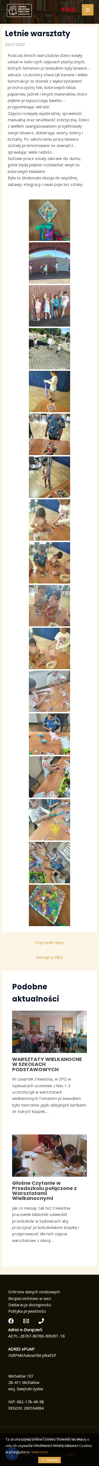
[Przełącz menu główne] (88, 10)
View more (39, 1452)
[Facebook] (11, 1321)
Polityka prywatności (27, 1311)
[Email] (26, 1321)
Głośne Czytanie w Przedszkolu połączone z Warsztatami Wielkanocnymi (44, 1190)
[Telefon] (41, 1321)
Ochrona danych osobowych (34, 1291)
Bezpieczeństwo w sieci (29, 1298)
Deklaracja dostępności (29, 1304)
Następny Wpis (49, 957)
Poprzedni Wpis (49, 942)
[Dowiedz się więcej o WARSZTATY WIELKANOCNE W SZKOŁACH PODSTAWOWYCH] (49, 1031)
